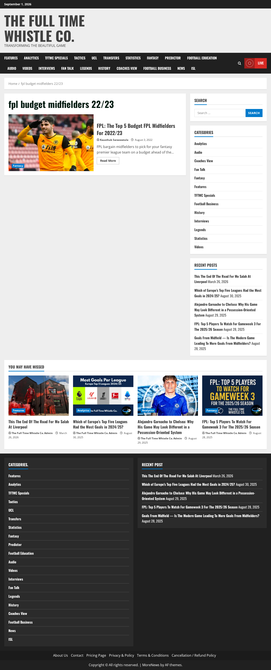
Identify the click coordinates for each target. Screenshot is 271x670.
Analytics (31, 57)
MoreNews (150, 665)
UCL (94, 57)
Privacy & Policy (121, 655)
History (104, 68)
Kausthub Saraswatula (114, 140)
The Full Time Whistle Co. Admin (32, 433)
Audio (11, 68)
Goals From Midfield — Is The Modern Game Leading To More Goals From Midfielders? (224, 340)
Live (261, 63)
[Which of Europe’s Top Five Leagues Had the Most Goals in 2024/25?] (103, 395)
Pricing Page (96, 655)
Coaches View (127, 68)
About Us (60, 655)
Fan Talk (67, 68)
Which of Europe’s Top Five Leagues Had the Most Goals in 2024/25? (100, 424)
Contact (77, 655)
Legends (86, 68)
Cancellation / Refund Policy (194, 655)
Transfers (111, 57)
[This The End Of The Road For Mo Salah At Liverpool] (38, 395)
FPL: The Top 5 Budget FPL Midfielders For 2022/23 (51, 142)
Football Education (202, 57)
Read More (109, 161)
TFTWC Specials (56, 57)
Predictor (173, 57)
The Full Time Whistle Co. (44, 28)
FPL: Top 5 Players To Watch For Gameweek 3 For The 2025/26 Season (231, 424)
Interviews (47, 68)
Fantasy (153, 57)
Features (11, 57)
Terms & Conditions (153, 655)
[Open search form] (239, 63)
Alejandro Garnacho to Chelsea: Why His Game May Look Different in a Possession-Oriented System (225, 310)
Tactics (79, 57)
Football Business (157, 68)
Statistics (133, 57)
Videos (27, 68)
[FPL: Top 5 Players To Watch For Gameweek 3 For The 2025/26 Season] (232, 395)
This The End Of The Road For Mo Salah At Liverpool (38, 424)
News (181, 68)
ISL (193, 68)
